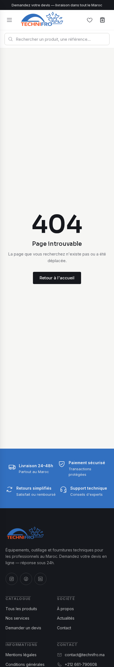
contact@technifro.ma (85, 654)
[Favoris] (90, 20)
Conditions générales (25, 664)
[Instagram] (12, 579)
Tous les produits (21, 608)
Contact (64, 627)
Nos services (17, 618)
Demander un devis (23, 627)
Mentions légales (21, 654)
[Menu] (9, 19)
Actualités (65, 618)
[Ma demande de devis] (102, 20)
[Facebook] (26, 579)
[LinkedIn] (40, 579)
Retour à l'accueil (57, 277)
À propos (65, 608)
